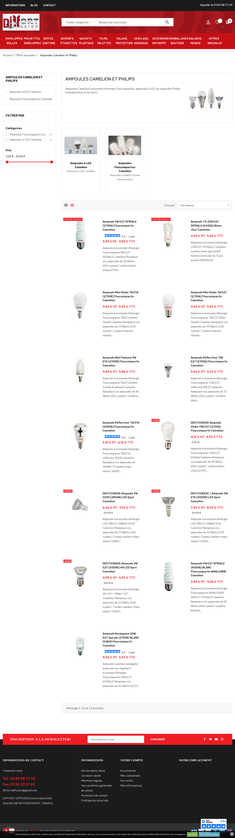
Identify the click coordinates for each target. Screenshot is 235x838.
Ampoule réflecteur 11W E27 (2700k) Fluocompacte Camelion (209, 361)
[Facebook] (204, 739)
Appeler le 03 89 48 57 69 (216, 4)
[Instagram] (222, 739)
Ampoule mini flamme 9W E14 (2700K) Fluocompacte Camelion (121, 361)
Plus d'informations (209, 834)
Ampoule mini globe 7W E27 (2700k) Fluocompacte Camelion (209, 296)
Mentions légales (91, 780)
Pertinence (205, 205)
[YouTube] (216, 739)
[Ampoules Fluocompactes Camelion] (125, 145)
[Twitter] (210, 739)
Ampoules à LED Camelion (25, 91)
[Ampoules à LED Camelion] (80, 145)
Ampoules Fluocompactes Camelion (30, 99)
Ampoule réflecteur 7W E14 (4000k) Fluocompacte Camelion (121, 426)
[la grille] (66, 204)
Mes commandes (130, 775)
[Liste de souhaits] (217, 22)
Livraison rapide (91, 775)
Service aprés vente (93, 770)
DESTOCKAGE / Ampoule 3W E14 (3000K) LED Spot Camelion (209, 497)
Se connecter (128, 770)
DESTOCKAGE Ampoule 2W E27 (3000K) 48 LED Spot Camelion (120, 567)
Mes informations (131, 785)
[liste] (72, 204)
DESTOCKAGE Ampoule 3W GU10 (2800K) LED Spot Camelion (120, 497)
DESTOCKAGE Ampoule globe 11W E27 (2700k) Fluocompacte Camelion (207, 426)
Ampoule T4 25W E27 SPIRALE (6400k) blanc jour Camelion (206, 225)
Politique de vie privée (94, 800)
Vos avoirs (126, 780)
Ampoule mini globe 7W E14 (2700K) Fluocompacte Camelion (120, 296)
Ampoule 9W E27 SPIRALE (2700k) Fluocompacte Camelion (120, 225)
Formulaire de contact (94, 795)
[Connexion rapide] (208, 22)
